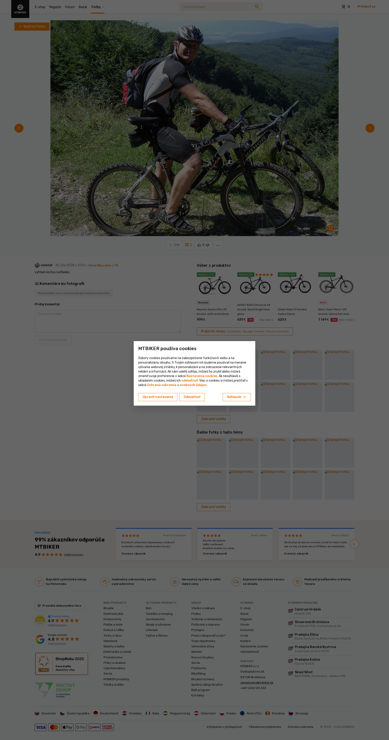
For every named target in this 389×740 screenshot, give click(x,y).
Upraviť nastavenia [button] (157, 397)
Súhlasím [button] (237, 397)
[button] (189, 380)
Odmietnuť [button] (192, 397)
